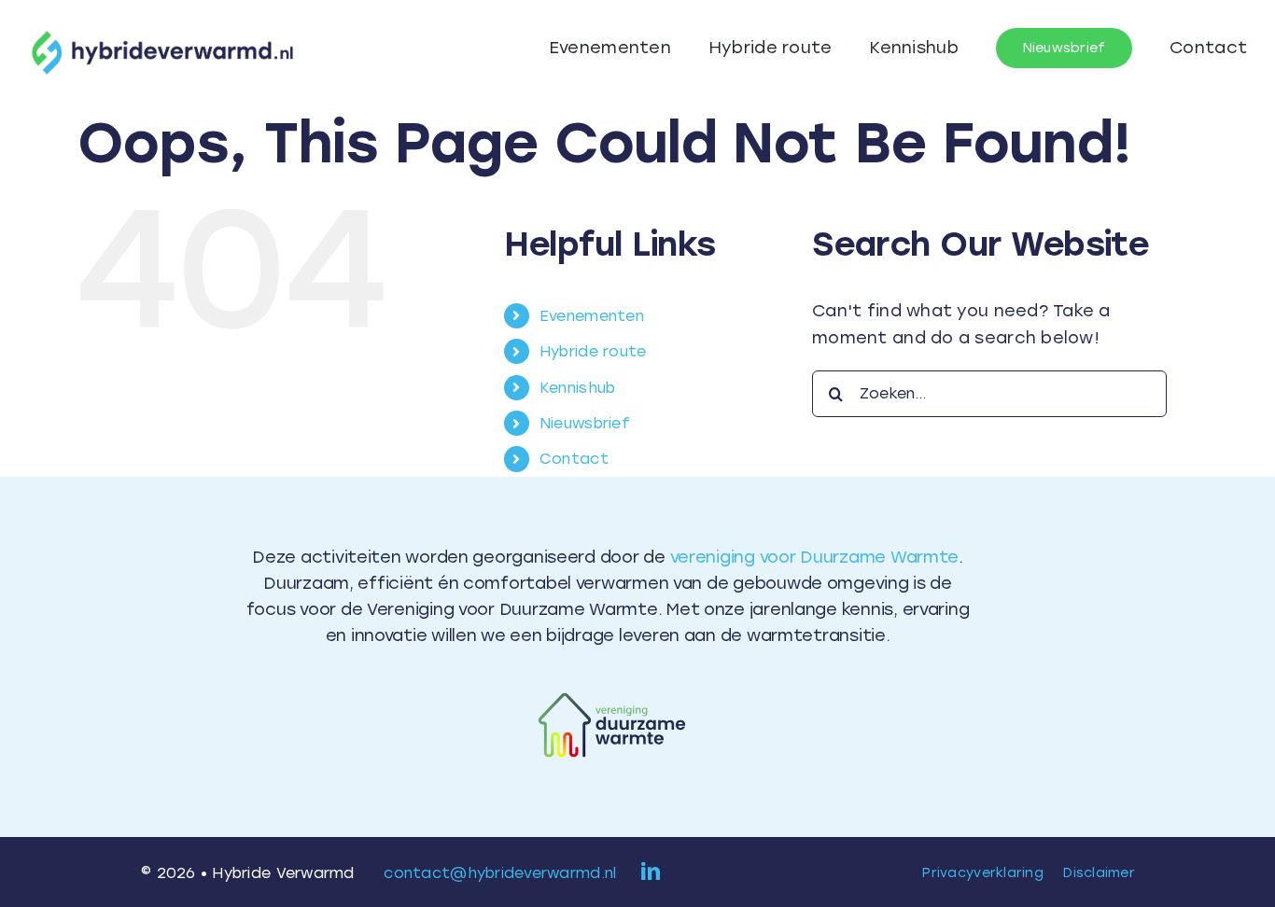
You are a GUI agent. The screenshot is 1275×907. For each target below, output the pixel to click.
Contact (574, 458)
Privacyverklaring (983, 873)
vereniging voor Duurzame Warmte (815, 557)
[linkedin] (650, 871)
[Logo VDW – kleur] (607, 687)
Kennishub (577, 388)
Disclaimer (1099, 873)
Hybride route (593, 351)
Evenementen (591, 316)
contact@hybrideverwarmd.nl (500, 873)
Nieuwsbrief (584, 423)
